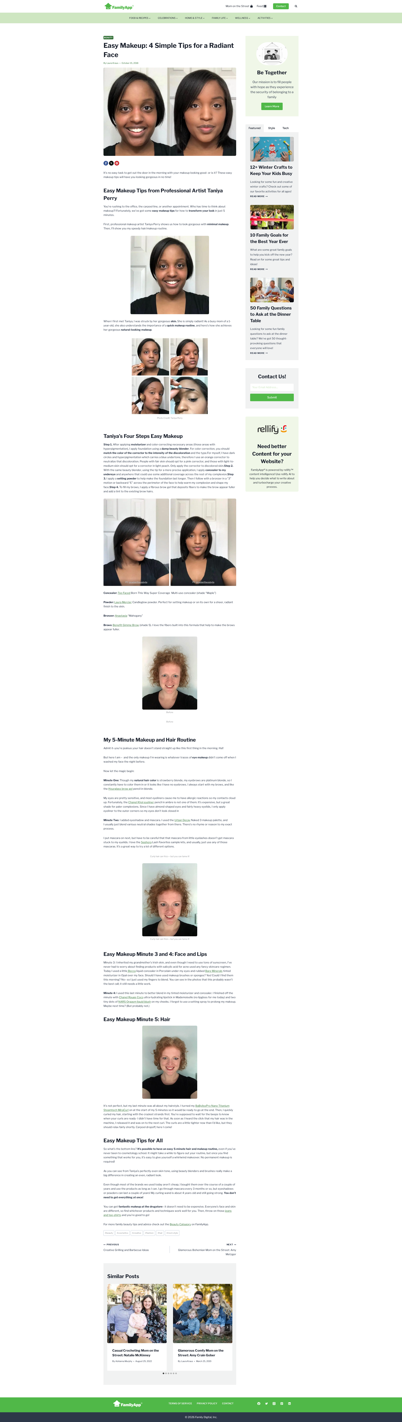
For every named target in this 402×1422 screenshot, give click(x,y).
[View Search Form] (296, 6)
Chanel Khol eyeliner (141, 802)
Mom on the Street (237, 6)
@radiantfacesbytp (138, 582)
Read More (259, 196)
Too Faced (124, 593)
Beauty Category (180, 1224)
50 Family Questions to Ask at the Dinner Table (271, 314)
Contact (281, 6)
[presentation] (137, 1313)
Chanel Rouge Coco (131, 997)
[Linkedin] (289, 1403)
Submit (272, 397)
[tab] (163, 1373)
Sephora (146, 842)
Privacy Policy (207, 1403)
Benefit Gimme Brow (126, 625)
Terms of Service (180, 1403)
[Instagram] (274, 1403)
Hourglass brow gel (120, 788)
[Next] (227, 1327)
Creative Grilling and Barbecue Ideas (126, 1247)
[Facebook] (105, 163)
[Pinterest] (116, 163)
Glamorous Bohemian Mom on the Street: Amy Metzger (207, 1249)
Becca (131, 971)
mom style (172, 1233)
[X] (111, 163)
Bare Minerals (214, 971)
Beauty (108, 38)
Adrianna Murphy (123, 1361)
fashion (149, 1233)
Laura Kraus (112, 63)
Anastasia (121, 615)
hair (160, 1233)
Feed (260, 6)
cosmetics (122, 1233)
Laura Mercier (123, 602)
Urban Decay (182, 820)
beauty (109, 1233)
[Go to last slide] (112, 1327)
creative (136, 1233)
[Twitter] (266, 1403)
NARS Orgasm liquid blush (134, 1001)
